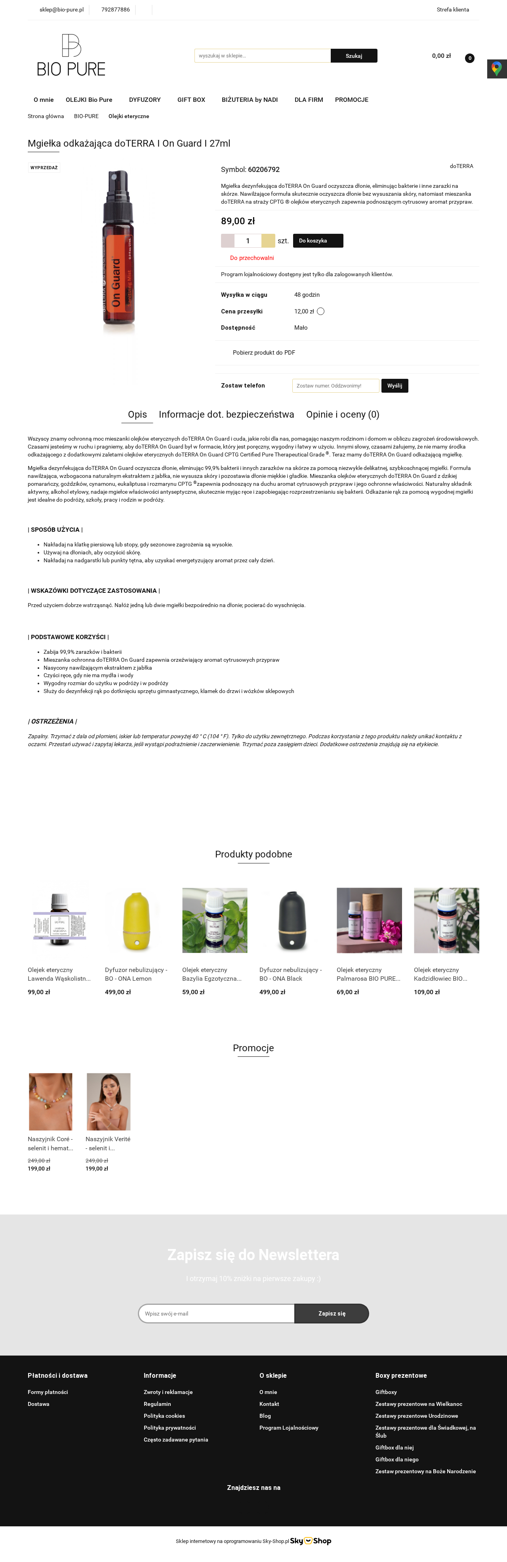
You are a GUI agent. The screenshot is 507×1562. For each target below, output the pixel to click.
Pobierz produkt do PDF (264, 352)
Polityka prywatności (170, 1428)
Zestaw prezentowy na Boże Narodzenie (425, 1471)
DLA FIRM (309, 99)
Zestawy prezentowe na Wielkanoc (418, 1404)
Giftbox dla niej (394, 1447)
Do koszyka (313, 240)
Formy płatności (48, 1392)
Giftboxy (386, 1392)
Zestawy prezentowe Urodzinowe (416, 1416)
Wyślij (394, 385)
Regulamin (157, 1404)
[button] (58, 1375)
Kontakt (269, 1404)
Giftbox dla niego (397, 1459)
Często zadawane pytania (176, 1439)
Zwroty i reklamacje (168, 1392)
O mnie (44, 99)
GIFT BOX (192, 99)
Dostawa (39, 1404)
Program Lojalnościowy (288, 1428)
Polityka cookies (164, 1416)
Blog (265, 1416)
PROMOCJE (351, 99)
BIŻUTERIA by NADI (251, 99)
